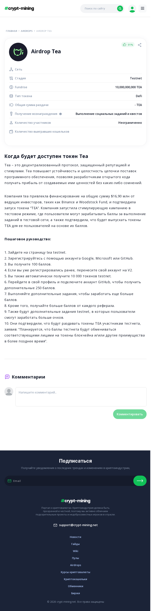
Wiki (75, 551)
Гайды (75, 544)
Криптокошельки (75, 579)
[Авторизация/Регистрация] (132, 8)
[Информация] (60, 113)
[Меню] (142, 8)
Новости (75, 537)
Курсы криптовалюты (75, 572)
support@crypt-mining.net (78, 525)
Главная (11, 31)
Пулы (75, 558)
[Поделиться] (139, 45)
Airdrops (27, 31)
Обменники (75, 586)
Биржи (75, 593)
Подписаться (140, 481)
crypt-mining (19, 8)
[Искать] (120, 8)
